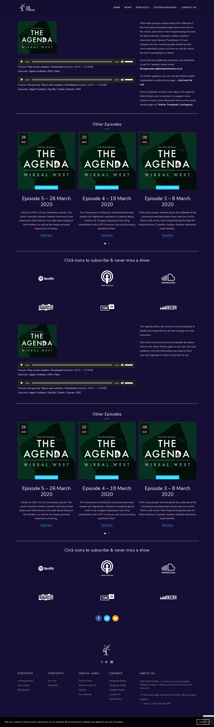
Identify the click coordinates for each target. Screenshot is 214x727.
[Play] (21, 61)
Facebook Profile (117, 685)
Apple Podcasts (37, 71)
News (128, 7)
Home (117, 7)
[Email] (115, 618)
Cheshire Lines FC (88, 685)
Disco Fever (23, 685)
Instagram (187, 104)
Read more (46, 235)
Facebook (172, 104)
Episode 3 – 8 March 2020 (168, 201)
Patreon (83, 689)
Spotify (52, 89)
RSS (50, 71)
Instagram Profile (117, 680)
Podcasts (142, 7)
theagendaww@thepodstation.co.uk (161, 68)
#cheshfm (53, 685)
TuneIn (61, 89)
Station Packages (165, 7)
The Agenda (51, 187)
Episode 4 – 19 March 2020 (107, 201)
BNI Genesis (24, 689)
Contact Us (188, 7)
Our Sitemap (85, 694)
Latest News (115, 699)
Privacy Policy (85, 680)
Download (56, 66)
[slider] (129, 61)
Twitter (162, 104)
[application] (76, 62)
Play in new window (38, 66)
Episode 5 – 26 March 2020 (46, 201)
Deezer (71, 89)
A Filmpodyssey (25, 680)
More (57, 71)
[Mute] (122, 61)
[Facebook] (98, 618)
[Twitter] (107, 618)
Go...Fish (52, 680)
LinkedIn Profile (117, 689)
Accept (203, 722)
